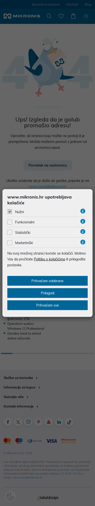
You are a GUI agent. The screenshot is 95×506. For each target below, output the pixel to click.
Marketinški (24, 243)
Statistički (22, 232)
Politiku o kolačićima (49, 259)
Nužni (19, 212)
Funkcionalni (24, 222)
